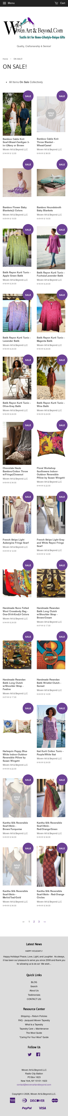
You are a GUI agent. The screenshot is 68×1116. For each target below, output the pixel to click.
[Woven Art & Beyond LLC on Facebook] (38, 1055)
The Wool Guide (34, 1032)
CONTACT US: (34, 998)
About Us (34, 990)
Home (5, 58)
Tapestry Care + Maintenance (34, 1028)
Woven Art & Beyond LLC (42, 1093)
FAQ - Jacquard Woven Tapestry (34, 1020)
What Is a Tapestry (34, 1024)
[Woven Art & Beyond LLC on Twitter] (30, 1055)
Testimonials (34, 994)
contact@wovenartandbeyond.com (34, 1084)
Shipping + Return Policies (34, 1016)
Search (34, 986)
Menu (11, 3)
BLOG (34, 982)
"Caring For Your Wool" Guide (34, 1037)
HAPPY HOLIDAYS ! (34, 951)
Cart (62, 3)
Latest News (34, 944)
